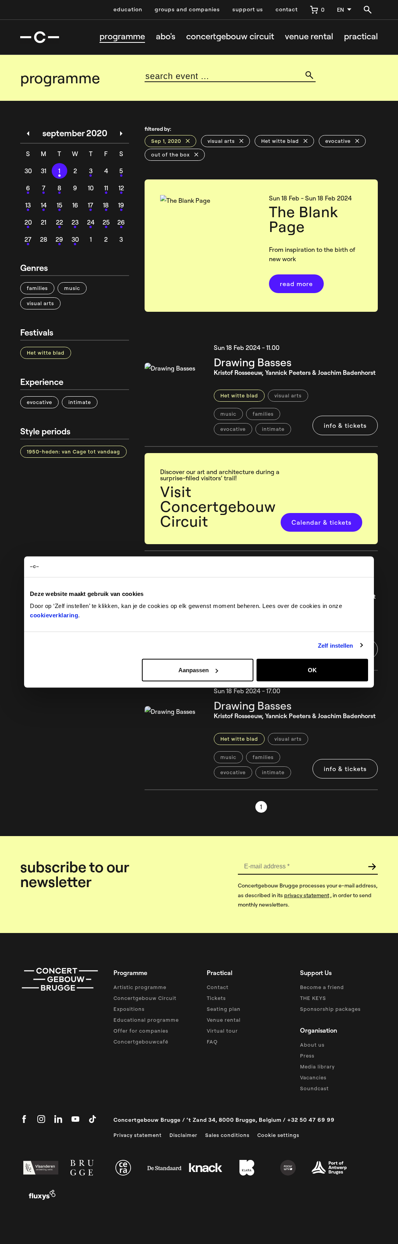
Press (307, 1055)
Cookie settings (278, 1135)
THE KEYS (313, 998)
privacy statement (306, 895)
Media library (317, 1066)
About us (312, 1045)
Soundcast (314, 1088)
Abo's (165, 36)
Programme (122, 36)
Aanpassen (193, 670)
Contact (218, 987)
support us (247, 9)
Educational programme (146, 1020)
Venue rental (309, 36)
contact (287, 9)
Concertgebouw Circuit (144, 998)
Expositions (129, 1009)
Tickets (216, 998)
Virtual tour (222, 1031)
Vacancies (313, 1077)
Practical (361, 36)
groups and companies (187, 9)
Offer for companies (140, 1031)
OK (312, 670)
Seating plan (224, 1009)
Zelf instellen (335, 645)
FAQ (212, 1041)
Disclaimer (183, 1135)
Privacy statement (137, 1135)
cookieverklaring (54, 615)
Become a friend (322, 987)
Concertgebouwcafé (140, 1041)
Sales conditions (227, 1135)
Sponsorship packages (330, 1009)
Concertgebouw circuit (230, 36)
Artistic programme (139, 987)
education (127, 9)
